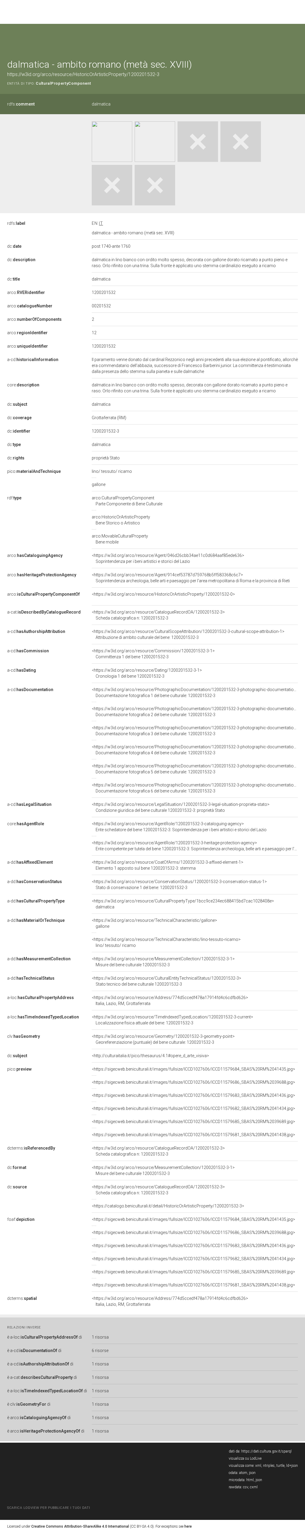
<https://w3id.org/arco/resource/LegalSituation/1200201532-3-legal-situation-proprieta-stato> (181, 807)
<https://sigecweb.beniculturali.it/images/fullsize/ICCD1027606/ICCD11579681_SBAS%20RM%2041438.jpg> (193, 1134)
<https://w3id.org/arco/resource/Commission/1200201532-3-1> (153, 653)
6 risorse (100, 1350)
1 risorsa (100, 1337)
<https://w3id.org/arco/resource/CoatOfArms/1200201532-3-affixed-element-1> (167, 865)
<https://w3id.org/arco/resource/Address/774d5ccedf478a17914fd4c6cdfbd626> (170, 1000)
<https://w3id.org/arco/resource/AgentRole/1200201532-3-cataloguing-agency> (179, 826)
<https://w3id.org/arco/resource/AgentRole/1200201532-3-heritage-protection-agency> (195, 845)
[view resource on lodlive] (295, 39)
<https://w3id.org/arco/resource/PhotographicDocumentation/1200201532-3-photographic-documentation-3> (197, 730)
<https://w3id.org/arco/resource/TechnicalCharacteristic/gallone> (154, 923)
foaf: (21, 1219)
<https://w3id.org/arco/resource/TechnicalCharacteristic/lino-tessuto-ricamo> (166, 942)
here (188, 1526)
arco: (26, 292)
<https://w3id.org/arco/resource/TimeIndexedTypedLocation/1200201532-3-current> (172, 1020)
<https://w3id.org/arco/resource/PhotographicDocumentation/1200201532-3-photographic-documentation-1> (197, 692)
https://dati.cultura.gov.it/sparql (266, 1451)
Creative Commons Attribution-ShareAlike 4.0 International (80, 1526)
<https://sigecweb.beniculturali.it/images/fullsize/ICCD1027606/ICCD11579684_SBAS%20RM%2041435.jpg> (193, 1069)
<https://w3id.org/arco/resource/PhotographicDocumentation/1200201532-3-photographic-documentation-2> (197, 711)
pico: (34, 471)
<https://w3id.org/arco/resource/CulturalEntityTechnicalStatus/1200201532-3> (166, 981)
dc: (14, 246)
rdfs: (21, 104)
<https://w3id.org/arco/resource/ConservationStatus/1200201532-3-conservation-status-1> (179, 884)
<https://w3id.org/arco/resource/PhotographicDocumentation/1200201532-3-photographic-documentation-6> (197, 788)
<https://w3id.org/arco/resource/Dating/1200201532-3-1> (147, 673)
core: (23, 385)
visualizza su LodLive (245, 1458)
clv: (23, 1036)
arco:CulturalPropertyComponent (127, 500)
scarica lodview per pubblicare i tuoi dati (48, 1508)
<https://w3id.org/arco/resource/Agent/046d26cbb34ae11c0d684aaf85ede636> (168, 558)
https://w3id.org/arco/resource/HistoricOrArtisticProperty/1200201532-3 (83, 74)
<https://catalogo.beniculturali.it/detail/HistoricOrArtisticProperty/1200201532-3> (168, 1206)
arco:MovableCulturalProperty (120, 539)
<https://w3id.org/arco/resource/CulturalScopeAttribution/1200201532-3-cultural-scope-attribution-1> (188, 634)
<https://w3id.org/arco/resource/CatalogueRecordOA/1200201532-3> (158, 615)
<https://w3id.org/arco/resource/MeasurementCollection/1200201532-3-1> (163, 961)
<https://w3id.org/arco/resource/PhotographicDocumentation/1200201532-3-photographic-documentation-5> (197, 769)
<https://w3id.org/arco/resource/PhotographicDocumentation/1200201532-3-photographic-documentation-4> (197, 749)
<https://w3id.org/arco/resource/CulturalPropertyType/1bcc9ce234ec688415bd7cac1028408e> (183, 904)
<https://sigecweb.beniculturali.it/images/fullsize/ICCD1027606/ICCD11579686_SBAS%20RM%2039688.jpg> (193, 1082)
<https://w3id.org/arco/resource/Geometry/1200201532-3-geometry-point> (163, 1039)
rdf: (14, 497)
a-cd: (32, 359)
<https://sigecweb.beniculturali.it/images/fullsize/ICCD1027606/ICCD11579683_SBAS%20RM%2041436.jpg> (193, 1095)
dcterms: (31, 1148)
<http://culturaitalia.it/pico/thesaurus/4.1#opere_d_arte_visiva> (150, 1055)
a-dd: (30, 862)
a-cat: (44, 612)
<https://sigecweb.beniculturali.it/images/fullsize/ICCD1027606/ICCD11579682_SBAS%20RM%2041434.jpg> (193, 1108)
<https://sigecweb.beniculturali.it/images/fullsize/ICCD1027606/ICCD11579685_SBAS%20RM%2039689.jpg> (193, 1121)
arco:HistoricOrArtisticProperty (121, 520)
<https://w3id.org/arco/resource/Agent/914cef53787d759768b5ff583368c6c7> (191, 577)
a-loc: (40, 997)
